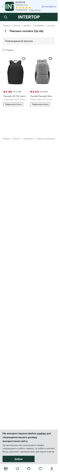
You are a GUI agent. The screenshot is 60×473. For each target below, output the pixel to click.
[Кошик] (29, 468)
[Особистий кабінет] (52, 468)
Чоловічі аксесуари (46, 139)
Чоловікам (39, 26)
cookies (41, 433)
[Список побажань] (40, 468)
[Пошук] (6, 17)
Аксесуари (53, 26)
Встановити (49, 6)
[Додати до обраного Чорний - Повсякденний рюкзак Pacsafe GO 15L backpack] (23, 59)
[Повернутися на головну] (29, 17)
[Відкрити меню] (17, 468)
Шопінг (16, 26)
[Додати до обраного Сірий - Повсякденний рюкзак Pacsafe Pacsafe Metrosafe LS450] (50, 59)
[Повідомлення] (52, 17)
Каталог (27, 26)
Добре (19, 459)
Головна (6, 26)
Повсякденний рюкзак (19, 41)
